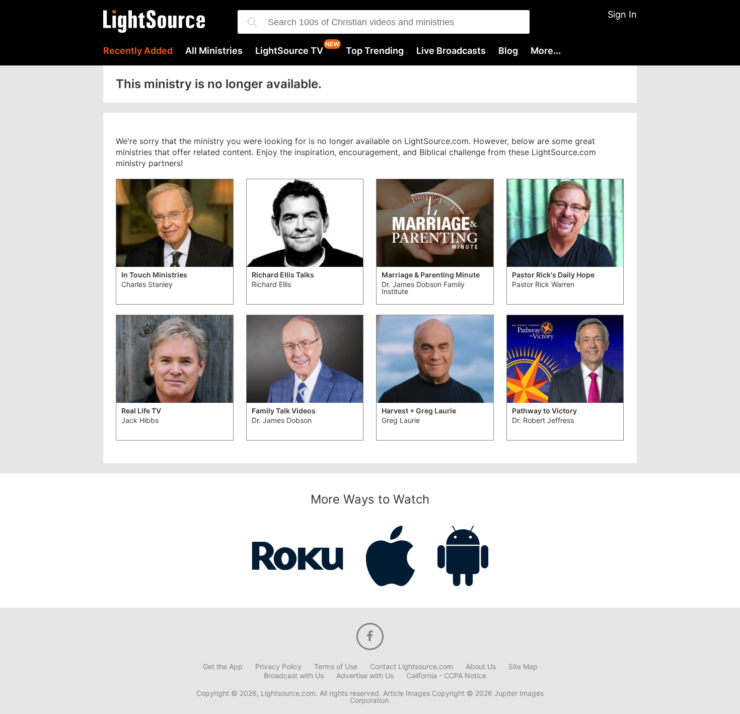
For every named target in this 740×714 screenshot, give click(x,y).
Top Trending (375, 50)
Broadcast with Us (294, 675)
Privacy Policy (278, 666)
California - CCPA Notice (446, 675)
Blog (508, 50)
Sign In (622, 14)
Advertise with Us (365, 675)
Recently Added (138, 50)
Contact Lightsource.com (411, 666)
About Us (481, 666)
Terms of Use (335, 666)
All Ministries (214, 50)
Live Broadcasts (451, 50)
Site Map (523, 666)
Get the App (223, 666)
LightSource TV (289, 50)
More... (546, 50)
